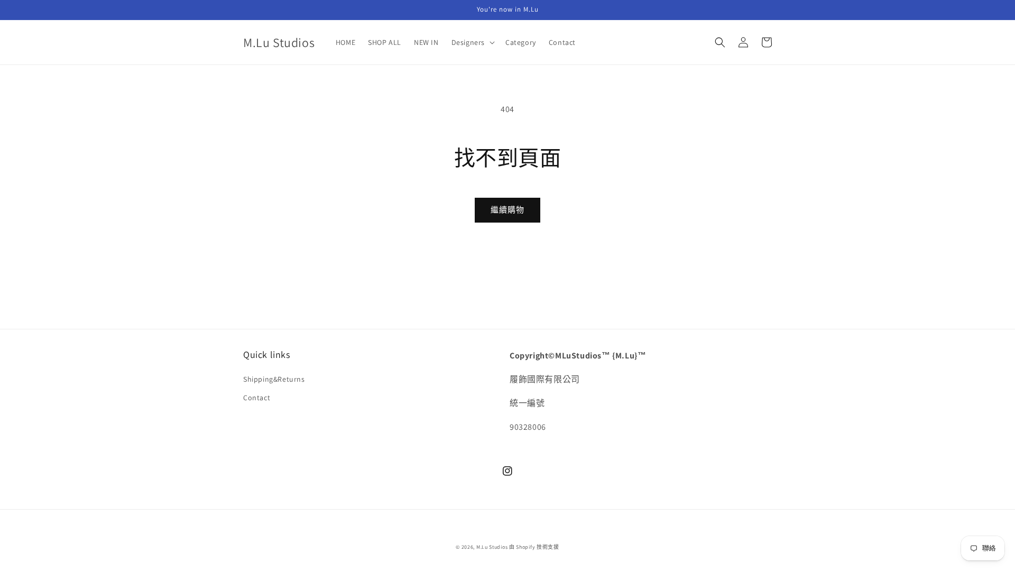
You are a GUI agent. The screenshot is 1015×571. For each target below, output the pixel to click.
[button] (472, 42)
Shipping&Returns (274, 379)
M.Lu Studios (492, 547)
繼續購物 (507, 210)
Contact (256, 397)
